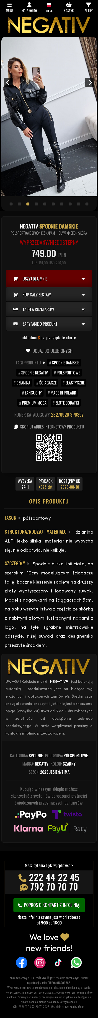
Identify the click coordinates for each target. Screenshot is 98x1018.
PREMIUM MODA (34, 403)
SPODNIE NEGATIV (34, 373)
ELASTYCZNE (75, 383)
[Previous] (8, 82)
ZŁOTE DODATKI (67, 403)
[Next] (89, 82)
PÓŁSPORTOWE (68, 373)
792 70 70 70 (54, 886)
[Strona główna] (49, 32)
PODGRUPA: (66, 755)
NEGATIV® (59, 681)
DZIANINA (23, 383)
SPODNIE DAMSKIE (65, 363)
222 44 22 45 (54, 877)
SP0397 (77, 414)
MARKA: (35, 764)
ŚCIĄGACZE (48, 383)
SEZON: (49, 772)
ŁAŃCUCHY (33, 393)
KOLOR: (63, 764)
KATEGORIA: (26, 755)
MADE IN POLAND (63, 393)
